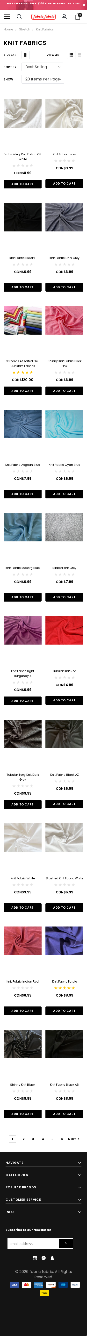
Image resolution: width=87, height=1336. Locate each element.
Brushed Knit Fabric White (64, 878)
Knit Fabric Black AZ (64, 775)
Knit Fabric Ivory (64, 154)
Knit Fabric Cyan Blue (64, 465)
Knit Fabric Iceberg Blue (23, 568)
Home (8, 29)
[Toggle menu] (7, 17)
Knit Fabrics (45, 29)
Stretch (24, 29)
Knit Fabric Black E (22, 258)
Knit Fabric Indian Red (23, 981)
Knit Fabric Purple (64, 981)
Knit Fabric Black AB (64, 1085)
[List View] (79, 55)
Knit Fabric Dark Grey (65, 258)
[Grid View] (71, 55)
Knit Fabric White (23, 878)
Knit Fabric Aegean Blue (22, 465)
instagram (35, 1258)
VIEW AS (53, 55)
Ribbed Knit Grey (64, 568)
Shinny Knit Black (22, 1085)
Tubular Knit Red (64, 671)
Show (8, 79)
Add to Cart (22, 184)
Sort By (10, 67)
